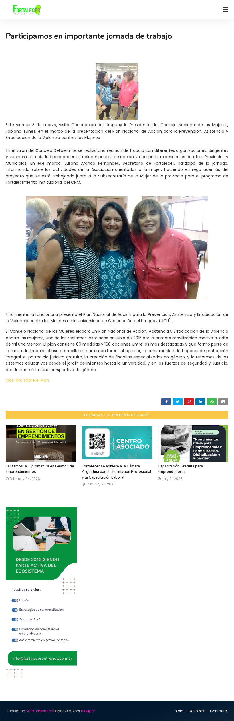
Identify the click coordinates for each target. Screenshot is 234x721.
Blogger (88, 710)
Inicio (178, 710)
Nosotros (196, 710)
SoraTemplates (39, 710)
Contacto (218, 710)
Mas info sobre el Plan (27, 380)
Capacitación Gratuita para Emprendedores (180, 469)
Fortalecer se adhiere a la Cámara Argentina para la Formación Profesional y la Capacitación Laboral (116, 472)
